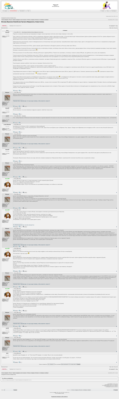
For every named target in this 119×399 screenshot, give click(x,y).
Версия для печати (4, 27)
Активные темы (13, 374)
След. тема (116, 27)
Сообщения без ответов (5, 374)
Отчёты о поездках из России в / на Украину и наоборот (37, 19)
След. (117, 25)
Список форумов (5, 19)
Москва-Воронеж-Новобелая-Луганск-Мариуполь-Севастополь (22, 22)
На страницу (111, 25)
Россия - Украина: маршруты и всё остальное (17, 19)
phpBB (55, 392)
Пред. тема (111, 27)
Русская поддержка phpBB (59, 393)
